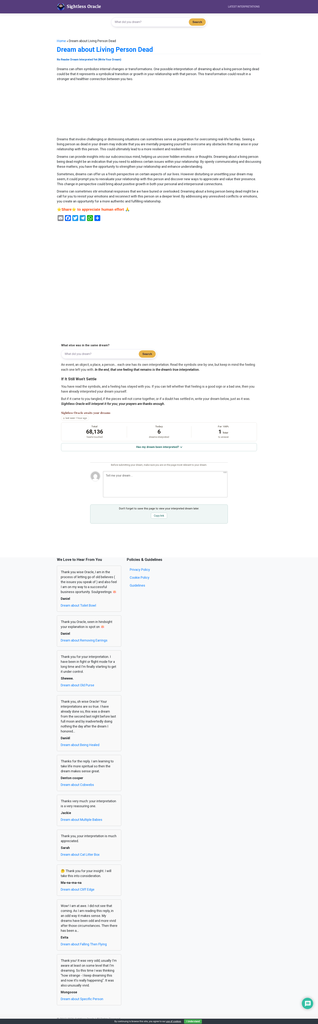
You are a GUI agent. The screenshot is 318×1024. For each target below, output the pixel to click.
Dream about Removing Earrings (84, 640)
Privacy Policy (140, 570)
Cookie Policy (139, 577)
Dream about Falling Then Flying (84, 944)
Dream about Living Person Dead (105, 49)
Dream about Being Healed (80, 745)
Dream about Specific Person (82, 999)
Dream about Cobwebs (77, 785)
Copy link (159, 515)
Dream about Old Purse (77, 685)
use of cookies (173, 1021)
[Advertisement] (159, 109)
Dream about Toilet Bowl (78, 605)
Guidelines (137, 585)
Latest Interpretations (244, 6)
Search (197, 22)
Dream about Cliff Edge (77, 889)
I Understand (193, 1021)
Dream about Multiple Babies (81, 820)
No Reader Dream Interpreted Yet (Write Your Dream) (89, 59)
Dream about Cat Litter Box (80, 854)
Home (61, 41)
